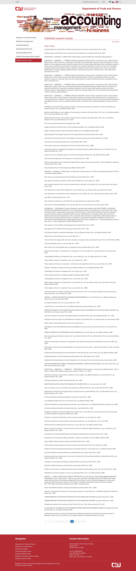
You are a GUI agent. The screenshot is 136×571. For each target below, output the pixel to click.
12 (78, 521)
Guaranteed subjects (22, 45)
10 (72, 521)
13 (81, 521)
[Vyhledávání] (120, 2)
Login (103, 2)
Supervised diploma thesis (24, 52)
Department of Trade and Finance (26, 37)
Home (17, 2)
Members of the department (24, 41)
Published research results (24, 60)
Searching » (115, 41)
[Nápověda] (110, 2)
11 (75, 521)
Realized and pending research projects (28, 56)
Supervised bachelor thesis (24, 49)
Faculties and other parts (90, 2)
